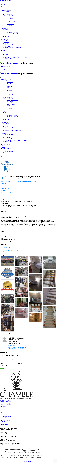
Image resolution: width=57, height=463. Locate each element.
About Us (6, 150)
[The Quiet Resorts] (8, 63)
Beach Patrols (10, 35)
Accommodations (8, 14)
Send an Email (11, 345)
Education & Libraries (9, 44)
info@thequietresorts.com (6, 409)
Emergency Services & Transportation (12, 47)
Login (3, 3)
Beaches (6, 29)
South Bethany (10, 94)
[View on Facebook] (2, 196)
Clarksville (9, 83)
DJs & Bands (9, 25)
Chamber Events (8, 53)
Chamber (4, 419)
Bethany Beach (10, 31)
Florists (8, 22)
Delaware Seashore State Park (13, 32)
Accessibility (5, 424)
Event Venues (10, 18)
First (2, 363)
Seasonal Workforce (8, 43)
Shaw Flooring (6, 251)
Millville (8, 89)
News (3, 69)
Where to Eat (7, 36)
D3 (32, 461)
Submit (1, 368)
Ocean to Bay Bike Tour (9, 56)
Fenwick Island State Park (12, 33)
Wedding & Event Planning (10, 15)
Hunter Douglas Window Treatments (11, 250)
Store (3, 68)
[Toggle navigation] (0, 77)
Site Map (4, 426)
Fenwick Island (10, 86)
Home (3, 415)
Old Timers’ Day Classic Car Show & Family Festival (15, 57)
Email (3, 365)
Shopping (6, 38)
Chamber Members (6, 70)
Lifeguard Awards (8, 58)
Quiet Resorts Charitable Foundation (12, 49)
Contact (4, 4)
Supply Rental (10, 27)
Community (4, 39)
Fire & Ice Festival (8, 54)
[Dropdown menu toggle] (10, 10)
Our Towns (6, 11)
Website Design (27, 461)
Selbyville (9, 93)
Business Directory (6, 66)
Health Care (7, 46)
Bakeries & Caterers (11, 21)
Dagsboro (9, 85)
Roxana (8, 91)
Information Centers (8, 13)
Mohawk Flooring (6, 247)
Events (3, 50)
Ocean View (9, 90)
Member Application (8, 151)
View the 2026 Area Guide (5, 0)
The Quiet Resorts (6, 10)
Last (19, 363)
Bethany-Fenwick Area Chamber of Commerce (28, 460)
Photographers (10, 20)
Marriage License (10, 24)
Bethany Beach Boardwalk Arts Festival (13, 60)
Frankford (9, 87)
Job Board (6, 40)
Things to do (5, 28)
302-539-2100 (3, 406)
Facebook (2, 357)
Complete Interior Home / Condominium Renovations (14, 246)
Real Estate (6, 42)
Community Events (8, 51)
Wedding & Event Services (12, 17)
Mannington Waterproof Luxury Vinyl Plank (12, 249)
